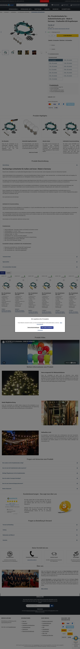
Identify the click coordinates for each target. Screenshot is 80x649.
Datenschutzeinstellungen (33, 327)
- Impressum (40, 330)
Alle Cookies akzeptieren (47, 327)
